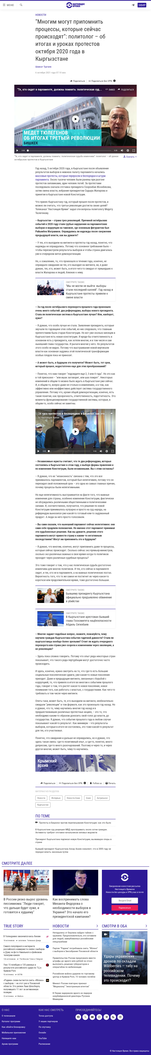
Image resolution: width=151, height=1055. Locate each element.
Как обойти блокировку (13, 1027)
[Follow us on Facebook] (78, 1017)
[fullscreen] (134, 150)
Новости (40, 14)
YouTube (43, 1038)
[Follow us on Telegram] (106, 1017)
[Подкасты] (120, 1017)
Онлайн (42, 1032)
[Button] (77, 81)
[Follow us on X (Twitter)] (85, 1017)
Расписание (44, 1043)
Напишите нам (9, 1038)
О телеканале (8, 1015)
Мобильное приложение (14, 1032)
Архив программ (10, 1043)
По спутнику (45, 1027)
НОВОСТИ (61, 926)
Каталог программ (11, 1021)
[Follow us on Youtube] (92, 1017)
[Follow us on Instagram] (99, 1017)
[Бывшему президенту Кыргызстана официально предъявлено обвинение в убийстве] (50, 595)
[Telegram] (133, 5)
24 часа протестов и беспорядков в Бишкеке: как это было (75, 413)
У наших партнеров (48, 1021)
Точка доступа (46, 1015)
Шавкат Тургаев (43, 66)
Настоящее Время (50, 417)
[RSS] (113, 1017)
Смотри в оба (114, 926)
